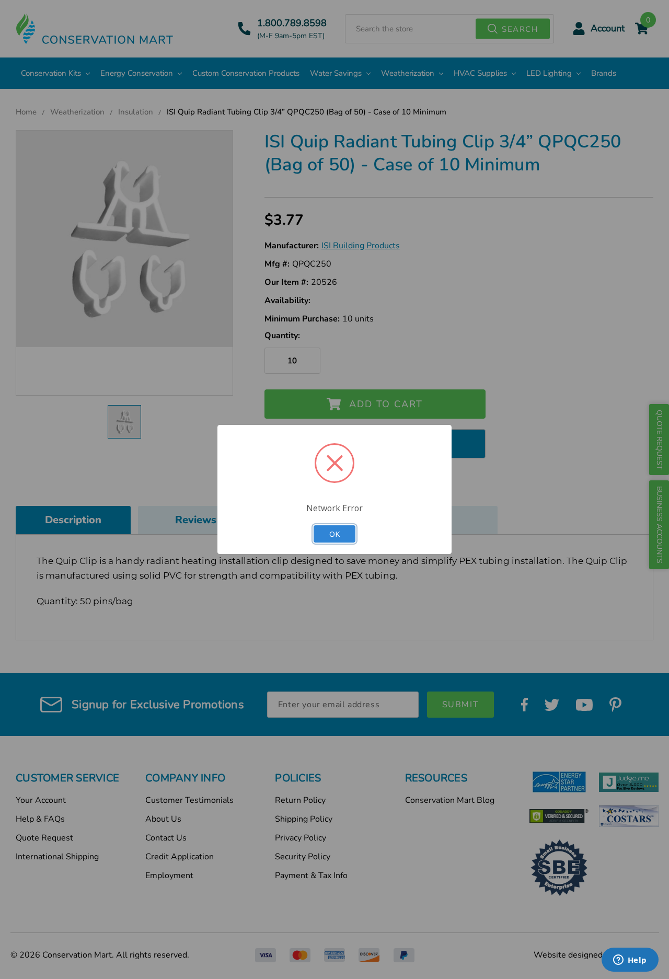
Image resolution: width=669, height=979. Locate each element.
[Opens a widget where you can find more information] (630, 961)
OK (334, 533)
